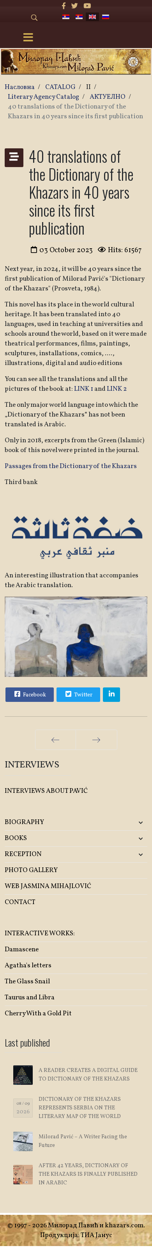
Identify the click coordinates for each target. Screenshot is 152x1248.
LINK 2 (117, 389)
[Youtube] (87, 6)
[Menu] (28, 38)
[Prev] (55, 740)
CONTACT (20, 902)
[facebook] (64, 6)
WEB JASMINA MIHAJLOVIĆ (48, 886)
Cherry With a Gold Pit (38, 1013)
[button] (123, 823)
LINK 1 (83, 389)
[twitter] (74, 6)
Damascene (22, 949)
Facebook (34, 695)
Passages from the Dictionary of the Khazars (71, 466)
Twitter (82, 695)
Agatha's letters (28, 965)
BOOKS (16, 838)
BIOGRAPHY (24, 822)
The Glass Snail (27, 981)
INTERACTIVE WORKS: (40, 933)
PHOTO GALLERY (31, 870)
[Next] (96, 740)
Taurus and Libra (30, 997)
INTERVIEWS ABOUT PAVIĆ (46, 791)
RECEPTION (23, 854)
